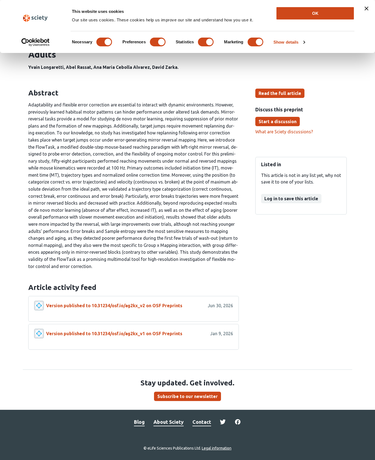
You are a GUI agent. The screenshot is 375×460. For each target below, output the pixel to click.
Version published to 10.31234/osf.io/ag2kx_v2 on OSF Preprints (114, 305)
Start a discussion (277, 121)
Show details (285, 42)
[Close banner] (366, 8)
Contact (201, 422)
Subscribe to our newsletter (187, 396)
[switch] (158, 42)
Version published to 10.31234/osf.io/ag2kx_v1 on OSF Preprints (114, 333)
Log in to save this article (291, 198)
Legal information (216, 448)
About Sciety (168, 422)
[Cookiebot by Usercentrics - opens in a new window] (36, 42)
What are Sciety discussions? (284, 131)
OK (315, 13)
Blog (139, 422)
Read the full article (280, 93)
